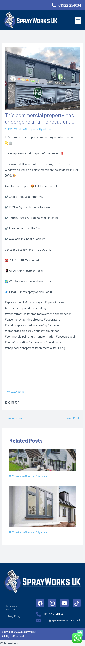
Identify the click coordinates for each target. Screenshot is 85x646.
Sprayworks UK (14, 392)
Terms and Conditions (11, 607)
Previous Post (13, 418)
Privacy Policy (13, 616)
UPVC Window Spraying (22, 129)
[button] (78, 20)
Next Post (74, 418)
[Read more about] (42, 459)
